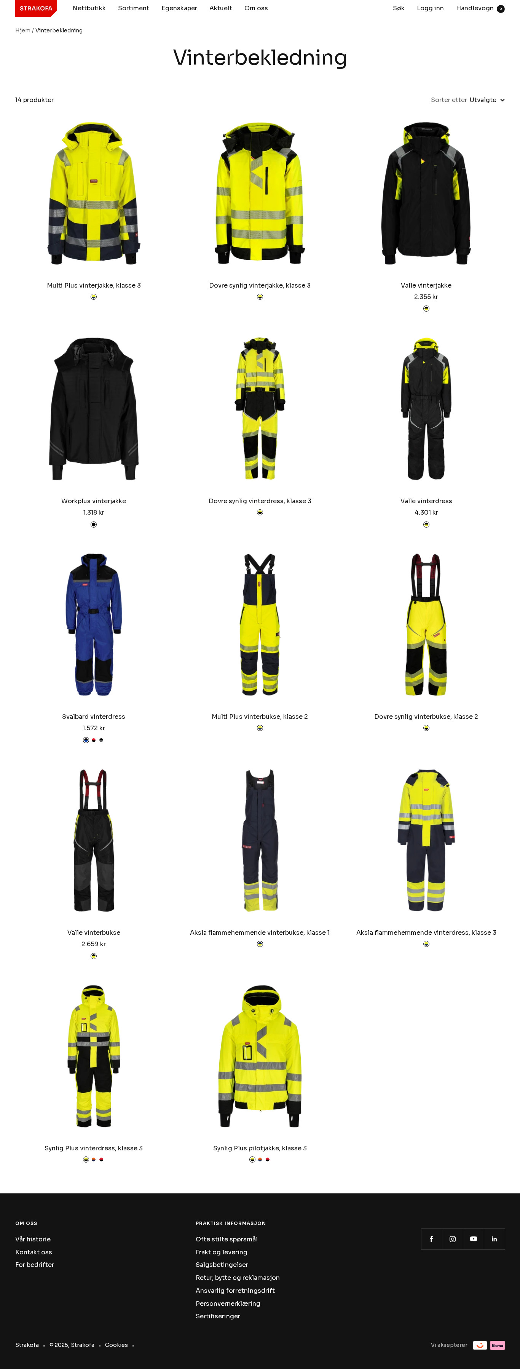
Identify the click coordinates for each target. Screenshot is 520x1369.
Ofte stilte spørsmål (227, 1239)
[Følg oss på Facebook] (431, 1238)
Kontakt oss (33, 1252)
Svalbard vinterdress (93, 717)
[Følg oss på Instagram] (452, 1238)
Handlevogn (479, 8)
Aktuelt (220, 8)
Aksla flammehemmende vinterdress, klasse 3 (426, 933)
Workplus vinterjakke (93, 501)
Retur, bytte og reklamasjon (238, 1278)
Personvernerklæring (228, 1304)
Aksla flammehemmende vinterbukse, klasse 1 (260, 933)
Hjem (22, 30)
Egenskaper (179, 8)
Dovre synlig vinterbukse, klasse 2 (426, 717)
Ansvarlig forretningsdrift (235, 1291)
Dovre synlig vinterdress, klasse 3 (260, 501)
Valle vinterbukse (93, 933)
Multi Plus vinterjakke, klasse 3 (94, 285)
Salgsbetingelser (222, 1265)
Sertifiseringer (218, 1316)
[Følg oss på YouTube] (473, 1238)
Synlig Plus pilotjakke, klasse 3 (260, 1148)
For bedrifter (34, 1265)
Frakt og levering (221, 1252)
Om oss (256, 8)
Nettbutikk (89, 8)
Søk (399, 8)
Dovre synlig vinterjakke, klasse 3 (260, 285)
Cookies (116, 1345)
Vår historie (33, 1239)
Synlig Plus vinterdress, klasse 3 (94, 1148)
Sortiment (133, 8)
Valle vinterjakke (426, 285)
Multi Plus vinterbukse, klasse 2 (260, 717)
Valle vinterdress (426, 501)
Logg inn (430, 8)
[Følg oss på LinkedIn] (494, 1238)
